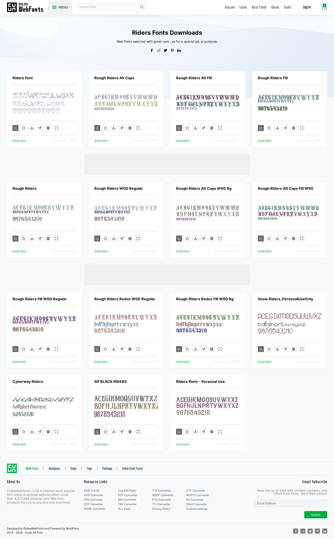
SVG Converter (93, 495)
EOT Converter (127, 495)
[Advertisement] (167, 164)
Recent (230, 7)
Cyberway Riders (27, 381)
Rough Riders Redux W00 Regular (124, 299)
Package (107, 469)
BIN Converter (127, 499)
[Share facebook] (153, 51)
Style (73, 469)
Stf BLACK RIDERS (110, 381)
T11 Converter (161, 504)
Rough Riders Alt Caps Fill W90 (285, 188)
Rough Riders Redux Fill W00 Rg (205, 299)
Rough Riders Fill (273, 78)
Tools (288, 7)
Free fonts (27, 7)
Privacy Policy (161, 508)
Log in (307, 7)
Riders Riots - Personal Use (200, 381)
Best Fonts (259, 7)
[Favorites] (24, 128)
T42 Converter (127, 504)
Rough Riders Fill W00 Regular (39, 299)
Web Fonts (32, 469)
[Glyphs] (40, 128)
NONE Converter (94, 508)
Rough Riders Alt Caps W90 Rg (204, 188)
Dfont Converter (196, 504)
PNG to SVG (92, 490)
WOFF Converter (162, 495)
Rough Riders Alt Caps (114, 78)
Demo (275, 7)
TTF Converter (161, 490)
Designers (54, 469)
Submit (315, 515)
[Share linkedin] (180, 51)
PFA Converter (93, 499)
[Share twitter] (167, 51)
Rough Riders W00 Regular (118, 188)
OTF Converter (195, 490)
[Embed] (48, 128)
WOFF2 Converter (197, 495)
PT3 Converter (161, 499)
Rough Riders (24, 188)
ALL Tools (124, 508)
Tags (89, 469)
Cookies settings (196, 508)
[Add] (15, 128)
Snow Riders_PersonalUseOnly (285, 299)
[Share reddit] (160, 51)
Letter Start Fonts (132, 469)
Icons (243, 7)
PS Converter (194, 499)
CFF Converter (93, 504)
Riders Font (22, 78)
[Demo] (56, 128)
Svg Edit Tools (127, 490)
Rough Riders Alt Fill (194, 78)
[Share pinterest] (173, 51)
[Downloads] (32, 128)
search (142, 7)
